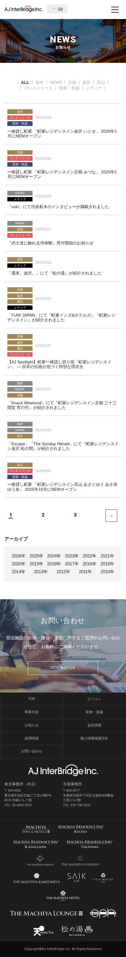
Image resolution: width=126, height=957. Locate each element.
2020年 (18, 563)
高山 (101, 82)
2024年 (54, 555)
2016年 (89, 563)
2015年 (107, 563)
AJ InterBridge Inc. (63, 770)
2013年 (41, 571)
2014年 (18, 571)
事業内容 (32, 712)
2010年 (107, 571)
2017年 (72, 563)
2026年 (18, 555)
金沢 (86, 82)
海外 (39, 82)
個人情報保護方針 (94, 738)
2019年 (36, 563)
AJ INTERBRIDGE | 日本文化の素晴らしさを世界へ (23, 9)
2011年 (85, 571)
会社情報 (94, 725)
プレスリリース (38, 88)
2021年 (107, 555)
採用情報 (32, 738)
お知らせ (32, 725)
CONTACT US (63, 668)
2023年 (72, 555)
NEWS (56, 82)
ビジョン (94, 699)
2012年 (63, 571)
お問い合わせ (31, 751)
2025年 (36, 555)
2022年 (89, 555)
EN (60, 9)
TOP (31, 699)
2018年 (54, 563)
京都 (72, 82)
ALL (25, 82)
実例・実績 (69, 88)
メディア (94, 88)
